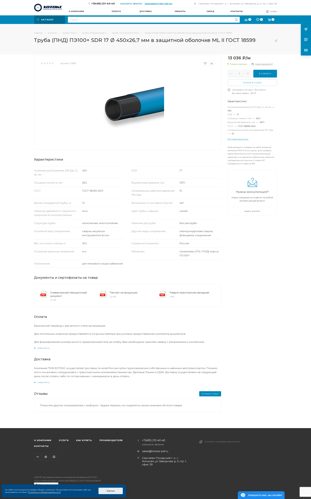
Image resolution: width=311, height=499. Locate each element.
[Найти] (236, 20)
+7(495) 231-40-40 (103, 3)
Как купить (84, 440)
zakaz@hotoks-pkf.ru (158, 4)
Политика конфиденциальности (222, 442)
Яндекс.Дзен (54, 456)
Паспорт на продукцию (124, 292)
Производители (111, 440)
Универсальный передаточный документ (68, 294)
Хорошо (111, 491)
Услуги (64, 440)
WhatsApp (45, 456)
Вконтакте (37, 456)
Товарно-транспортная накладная (189, 292)
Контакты (41, 446)
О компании (42, 440)
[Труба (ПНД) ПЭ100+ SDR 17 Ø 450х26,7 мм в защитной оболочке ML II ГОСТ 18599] (127, 106)
